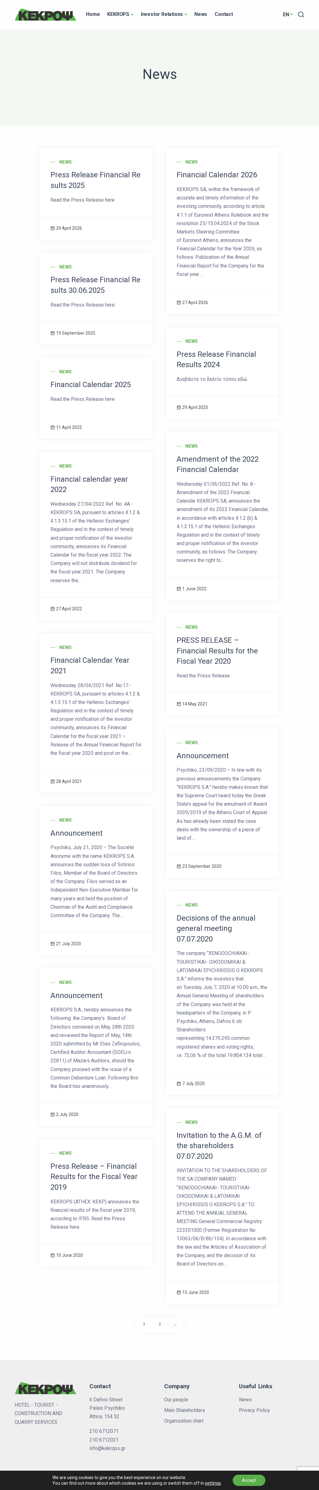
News (200, 14)
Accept (249, 1480)
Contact (224, 14)
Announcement (203, 755)
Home (93, 14)
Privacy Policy (254, 1410)
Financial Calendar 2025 (90, 384)
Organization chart (183, 1421)
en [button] (286, 14)
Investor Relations (162, 14)
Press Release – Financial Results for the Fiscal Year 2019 (94, 1177)
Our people (176, 1400)
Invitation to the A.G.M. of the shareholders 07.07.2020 (219, 1146)
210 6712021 (104, 1440)
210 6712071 (104, 1431)
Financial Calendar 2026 (217, 174)
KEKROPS (118, 14)
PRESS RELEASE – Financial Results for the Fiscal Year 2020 (217, 651)
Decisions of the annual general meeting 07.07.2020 (216, 928)
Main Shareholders (184, 1410)
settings (213, 1483)
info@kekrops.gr (107, 1448)
